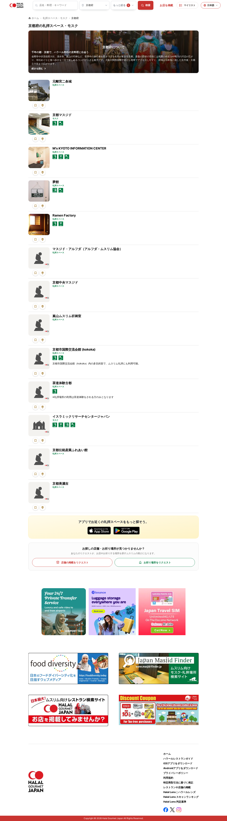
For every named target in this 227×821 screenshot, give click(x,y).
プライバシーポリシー (175, 772)
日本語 (210, 5)
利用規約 (168, 777)
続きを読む (37, 68)
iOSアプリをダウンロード (177, 763)
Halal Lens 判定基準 (174, 801)
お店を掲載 (166, 5)
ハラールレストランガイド (178, 758)
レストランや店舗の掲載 (177, 787)
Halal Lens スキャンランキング (181, 796)
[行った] (42, 105)
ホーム (167, 753)
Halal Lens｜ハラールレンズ (179, 792)
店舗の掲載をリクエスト (74, 562)
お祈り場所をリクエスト (157, 562)
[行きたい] (35, 105)
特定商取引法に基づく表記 (178, 782)
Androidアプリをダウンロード (180, 768)
